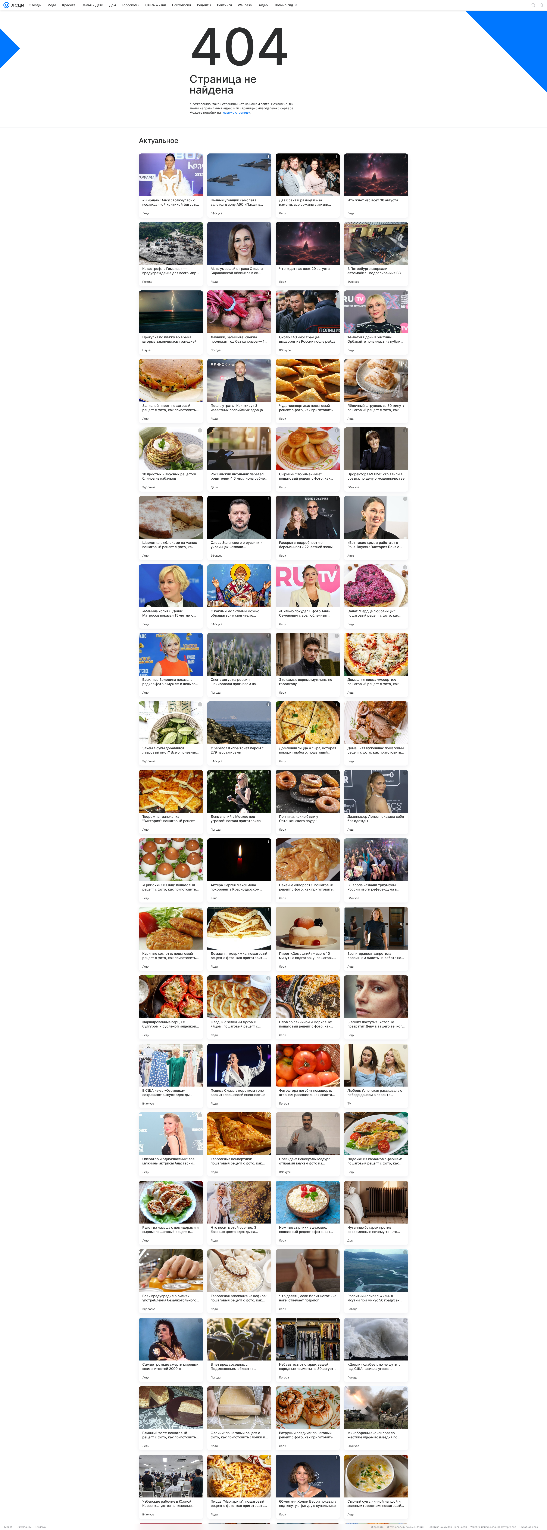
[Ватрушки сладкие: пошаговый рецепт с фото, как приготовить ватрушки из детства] (308, 1418)
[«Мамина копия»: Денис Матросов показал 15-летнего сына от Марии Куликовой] (171, 596)
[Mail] (6, 5)
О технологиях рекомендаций (405, 1527)
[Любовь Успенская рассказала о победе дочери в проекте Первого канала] (376, 1076)
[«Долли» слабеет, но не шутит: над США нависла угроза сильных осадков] (376, 1350)
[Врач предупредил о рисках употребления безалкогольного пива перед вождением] (171, 1281)
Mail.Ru (8, 1527)
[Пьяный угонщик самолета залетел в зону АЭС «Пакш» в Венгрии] (239, 185)
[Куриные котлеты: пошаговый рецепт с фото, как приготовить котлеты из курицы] (171, 939)
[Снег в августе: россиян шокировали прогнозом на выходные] (239, 665)
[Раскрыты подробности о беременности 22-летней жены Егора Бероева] (308, 528)
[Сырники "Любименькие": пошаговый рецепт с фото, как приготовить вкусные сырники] (308, 459)
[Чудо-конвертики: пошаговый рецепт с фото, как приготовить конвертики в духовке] (308, 391)
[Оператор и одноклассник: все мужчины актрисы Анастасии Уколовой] (171, 1144)
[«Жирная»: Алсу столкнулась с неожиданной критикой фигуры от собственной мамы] (171, 185)
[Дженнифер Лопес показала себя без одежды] (376, 802)
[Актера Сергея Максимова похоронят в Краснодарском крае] (239, 870)
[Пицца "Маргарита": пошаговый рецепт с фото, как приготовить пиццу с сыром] (239, 1487)
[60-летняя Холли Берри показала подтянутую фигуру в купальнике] (308, 1487)
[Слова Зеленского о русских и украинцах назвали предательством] (239, 528)
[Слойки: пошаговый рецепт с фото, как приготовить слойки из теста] (239, 1418)
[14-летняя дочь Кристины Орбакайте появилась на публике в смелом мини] (376, 322)
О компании (24, 1527)
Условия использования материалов (493, 1527)
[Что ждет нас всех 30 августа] (376, 185)
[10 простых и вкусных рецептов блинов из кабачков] (171, 459)
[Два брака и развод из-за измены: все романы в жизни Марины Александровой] (308, 185)
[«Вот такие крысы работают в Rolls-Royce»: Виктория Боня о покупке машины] (376, 528)
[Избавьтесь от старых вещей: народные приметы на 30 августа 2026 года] (308, 1350)
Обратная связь (529, 1527)
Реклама (40, 1527)
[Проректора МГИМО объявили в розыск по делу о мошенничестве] (376, 459)
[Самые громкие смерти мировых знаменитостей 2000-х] (171, 1350)
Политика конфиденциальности (447, 1527)
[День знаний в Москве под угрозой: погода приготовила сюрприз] (239, 802)
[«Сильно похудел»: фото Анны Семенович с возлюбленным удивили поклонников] (308, 596)
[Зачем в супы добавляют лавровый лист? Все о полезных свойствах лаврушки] (171, 733)
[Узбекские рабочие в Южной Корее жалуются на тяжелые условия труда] (171, 1487)
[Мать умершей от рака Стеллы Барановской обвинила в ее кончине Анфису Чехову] (239, 254)
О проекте (377, 1527)
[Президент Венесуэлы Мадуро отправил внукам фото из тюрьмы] (308, 1144)
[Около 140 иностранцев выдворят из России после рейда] (308, 322)
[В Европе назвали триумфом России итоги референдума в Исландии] (376, 870)
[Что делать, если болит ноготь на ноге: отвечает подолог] (308, 1281)
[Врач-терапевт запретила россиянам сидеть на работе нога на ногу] (376, 939)
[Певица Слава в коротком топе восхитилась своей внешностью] (239, 1076)
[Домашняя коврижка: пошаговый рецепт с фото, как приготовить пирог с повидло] (239, 939)
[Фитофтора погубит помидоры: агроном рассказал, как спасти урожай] (308, 1076)
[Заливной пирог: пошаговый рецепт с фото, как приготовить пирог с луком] (171, 391)
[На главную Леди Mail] (16, 5)
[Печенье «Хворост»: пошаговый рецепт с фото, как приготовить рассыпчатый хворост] (308, 870)
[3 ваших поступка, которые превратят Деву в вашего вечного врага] (376, 1007)
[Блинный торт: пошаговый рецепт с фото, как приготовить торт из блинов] (171, 1418)
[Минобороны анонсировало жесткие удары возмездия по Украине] (376, 1418)
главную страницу (236, 112)
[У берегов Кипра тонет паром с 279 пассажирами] (239, 733)
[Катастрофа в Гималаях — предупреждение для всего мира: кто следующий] (171, 254)
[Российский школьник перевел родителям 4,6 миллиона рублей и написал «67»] (239, 459)
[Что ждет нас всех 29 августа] (308, 254)
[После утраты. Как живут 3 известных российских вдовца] (239, 391)
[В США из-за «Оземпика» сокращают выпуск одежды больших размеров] (171, 1076)
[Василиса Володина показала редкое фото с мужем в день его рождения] (171, 665)
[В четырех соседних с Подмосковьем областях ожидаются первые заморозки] (239, 1350)
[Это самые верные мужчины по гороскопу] (308, 665)
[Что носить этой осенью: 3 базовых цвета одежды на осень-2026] (239, 1213)
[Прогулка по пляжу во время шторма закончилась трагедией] (171, 322)
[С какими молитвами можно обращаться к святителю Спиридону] (239, 596)
